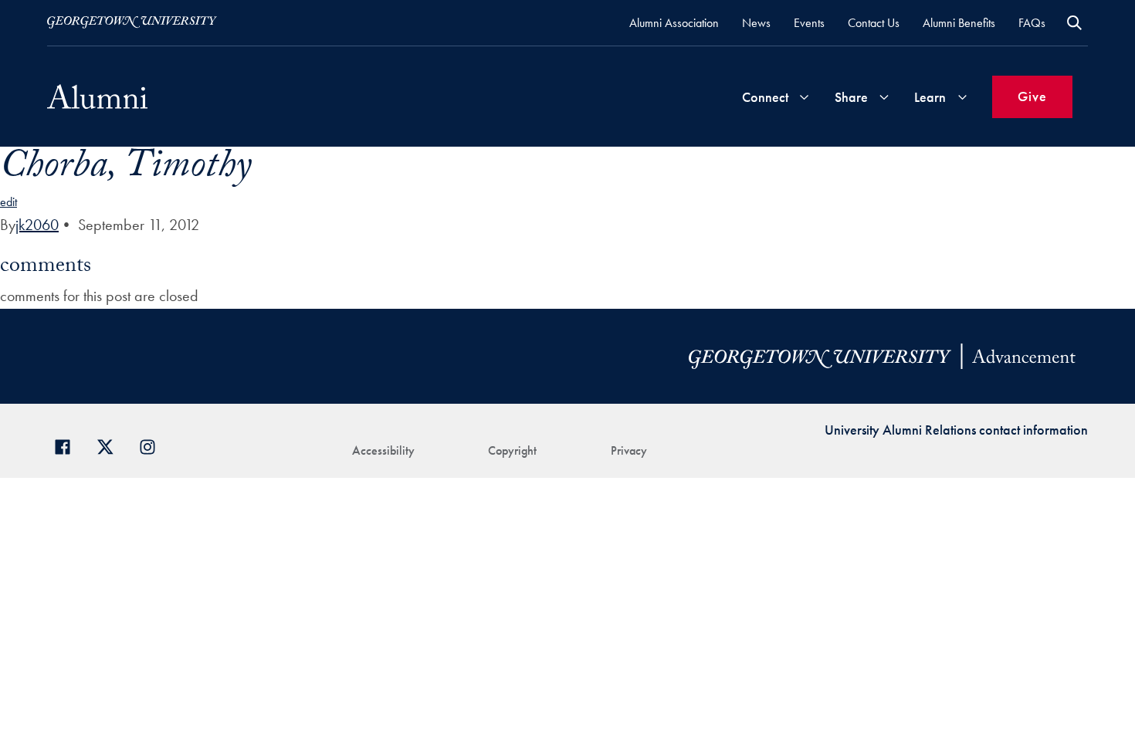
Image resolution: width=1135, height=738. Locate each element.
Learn (930, 97)
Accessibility (383, 450)
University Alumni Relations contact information (956, 429)
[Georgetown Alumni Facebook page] (68, 445)
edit (8, 202)
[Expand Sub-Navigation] (804, 97)
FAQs (1031, 23)
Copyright (512, 450)
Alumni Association (674, 23)
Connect (765, 97)
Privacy (629, 450)
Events (809, 23)
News (756, 23)
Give (1032, 96)
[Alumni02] (97, 96)
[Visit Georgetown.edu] (132, 22)
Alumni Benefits (959, 23)
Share (851, 97)
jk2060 (37, 225)
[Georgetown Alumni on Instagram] (153, 445)
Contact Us (874, 23)
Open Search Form (1074, 22)
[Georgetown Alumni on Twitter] (110, 445)
